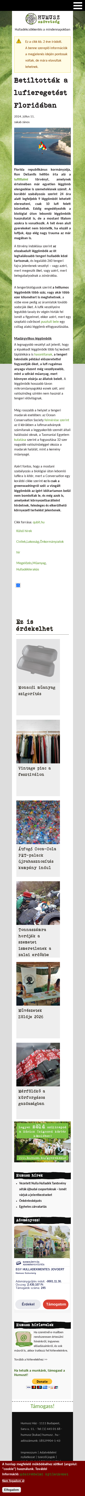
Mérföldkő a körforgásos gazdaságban (32, 1097)
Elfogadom (11, 1489)
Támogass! (42, 1407)
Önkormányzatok (52, 542)
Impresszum (29, 1452)
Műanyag (39, 563)
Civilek (21, 542)
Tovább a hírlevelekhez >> (30, 1359)
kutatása (20, 440)
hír (18, 552)
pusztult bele (50, 322)
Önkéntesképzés (30, 1201)
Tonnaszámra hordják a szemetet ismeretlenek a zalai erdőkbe (35, 942)
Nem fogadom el (13, 1480)
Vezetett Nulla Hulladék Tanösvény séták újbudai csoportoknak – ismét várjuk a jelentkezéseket (42, 1189)
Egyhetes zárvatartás (33, 1207)
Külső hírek (24, 531)
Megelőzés (24, 563)
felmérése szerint (56, 420)
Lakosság (33, 542)
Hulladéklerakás (27, 569)
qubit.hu (38, 522)
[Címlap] (43, 23)
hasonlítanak (43, 354)
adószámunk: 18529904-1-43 (40, 1441)
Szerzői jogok (46, 1457)
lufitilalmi (21, 179)
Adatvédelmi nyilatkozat (44, 1474)
